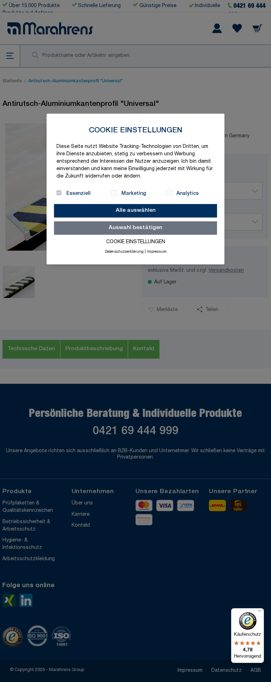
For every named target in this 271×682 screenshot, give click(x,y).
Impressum (157, 252)
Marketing (133, 193)
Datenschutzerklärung (124, 252)
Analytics (187, 193)
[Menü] (259, 612)
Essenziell (78, 193)
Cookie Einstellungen (135, 242)
